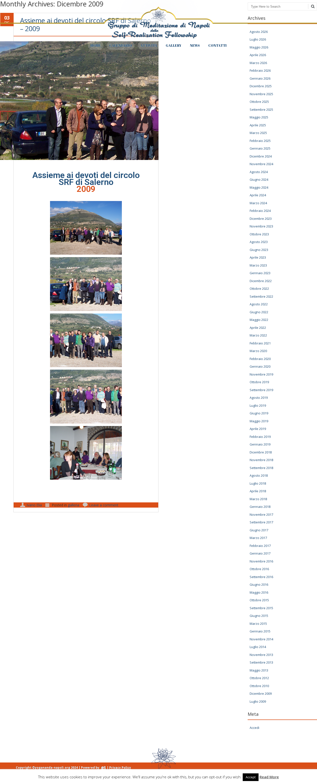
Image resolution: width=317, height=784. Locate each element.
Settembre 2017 (261, 522)
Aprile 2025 (258, 125)
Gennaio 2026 (260, 78)
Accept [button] (251, 777)
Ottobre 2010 (259, 686)
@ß (103, 767)
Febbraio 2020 (260, 359)
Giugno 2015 (259, 615)
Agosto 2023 (259, 242)
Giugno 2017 (259, 530)
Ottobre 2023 (259, 234)
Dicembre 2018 (261, 452)
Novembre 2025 (261, 94)
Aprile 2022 (258, 327)
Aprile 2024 (258, 195)
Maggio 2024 (259, 187)
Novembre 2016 (261, 561)
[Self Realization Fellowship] (158, 38)
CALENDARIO (120, 45)
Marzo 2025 (258, 133)
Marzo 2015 (258, 623)
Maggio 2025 (259, 117)
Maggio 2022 (259, 319)
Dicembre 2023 (261, 218)
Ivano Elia (34, 505)
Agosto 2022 (259, 304)
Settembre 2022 (261, 296)
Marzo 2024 (258, 203)
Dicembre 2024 (261, 156)
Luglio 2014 (258, 647)
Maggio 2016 (259, 592)
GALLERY (174, 45)
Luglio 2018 (258, 483)
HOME (95, 45)
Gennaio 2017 (260, 553)
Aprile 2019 (258, 428)
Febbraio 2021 (260, 343)
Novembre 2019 (261, 374)
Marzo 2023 (258, 265)
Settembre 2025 (261, 109)
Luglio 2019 (258, 405)
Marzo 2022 (258, 335)
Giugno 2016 (259, 584)
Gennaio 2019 (260, 444)
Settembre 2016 (261, 577)
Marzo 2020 (258, 351)
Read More (269, 776)
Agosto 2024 (259, 172)
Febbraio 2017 (260, 545)
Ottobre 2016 (259, 569)
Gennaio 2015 (260, 631)
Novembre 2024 (261, 164)
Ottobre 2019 (259, 382)
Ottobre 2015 (259, 600)
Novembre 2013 (261, 654)
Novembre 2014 (261, 639)
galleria (73, 505)
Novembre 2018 (261, 460)
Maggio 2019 (259, 421)
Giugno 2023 (259, 249)
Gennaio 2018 (260, 506)
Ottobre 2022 (259, 288)
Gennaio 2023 (260, 273)
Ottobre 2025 (259, 101)
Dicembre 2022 (261, 281)
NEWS (195, 45)
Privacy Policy (120, 767)
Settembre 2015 (261, 608)
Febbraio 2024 (260, 210)
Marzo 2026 (258, 63)
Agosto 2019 (259, 397)
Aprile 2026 (258, 55)
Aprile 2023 (258, 257)
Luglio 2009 (258, 701)
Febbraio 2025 (260, 140)
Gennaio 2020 (260, 366)
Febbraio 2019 (260, 436)
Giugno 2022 (259, 312)
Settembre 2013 (261, 662)
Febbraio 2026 (260, 70)
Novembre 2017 (261, 514)
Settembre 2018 (261, 468)
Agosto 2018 (259, 475)
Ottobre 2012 (259, 678)
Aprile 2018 (258, 491)
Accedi (254, 727)
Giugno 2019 (259, 413)
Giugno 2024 (259, 179)
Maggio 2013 (259, 670)
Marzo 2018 (258, 499)
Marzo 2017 (258, 538)
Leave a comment (103, 505)
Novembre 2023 (261, 226)
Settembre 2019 (261, 390)
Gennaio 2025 (260, 148)
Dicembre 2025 (261, 86)
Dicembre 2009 (261, 693)
